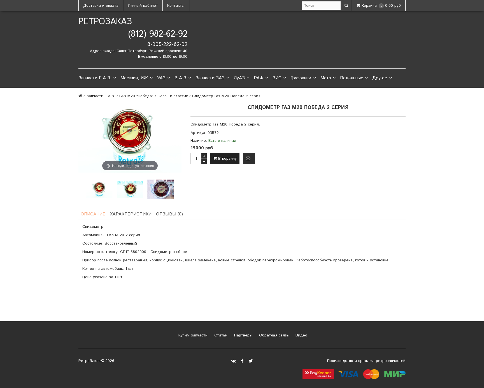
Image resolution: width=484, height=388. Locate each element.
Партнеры (242, 335)
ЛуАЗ (239, 78)
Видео (300, 335)
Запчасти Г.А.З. (94, 78)
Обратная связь (273, 335)
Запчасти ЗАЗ (210, 78)
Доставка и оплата (100, 5)
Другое (379, 78)
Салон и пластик (172, 96)
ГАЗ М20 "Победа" (136, 96)
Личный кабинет (143, 5)
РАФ (258, 78)
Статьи (220, 335)
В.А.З (180, 78)
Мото (325, 78)
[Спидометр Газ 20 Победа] (161, 189)
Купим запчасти (192, 335)
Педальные (351, 78)
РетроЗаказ (105, 22)
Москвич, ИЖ (134, 78)
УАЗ (161, 78)
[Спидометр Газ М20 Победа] (99, 189)
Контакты (176, 5)
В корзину (227, 158)
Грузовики (300, 78)
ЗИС (277, 78)
